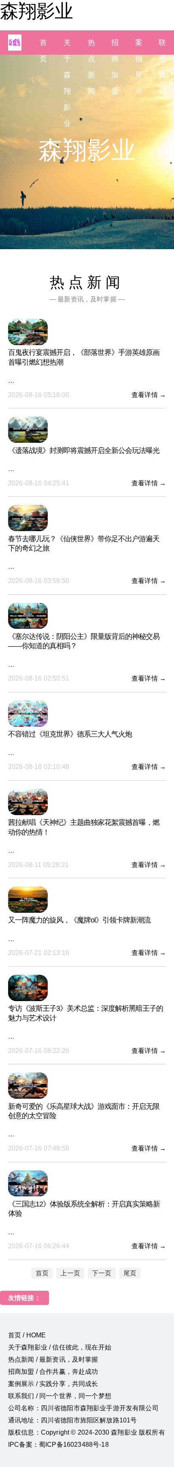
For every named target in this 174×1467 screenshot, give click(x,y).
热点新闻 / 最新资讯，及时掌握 (53, 1359)
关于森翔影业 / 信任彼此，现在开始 (59, 1347)
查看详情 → (149, 394)
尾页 (129, 1273)
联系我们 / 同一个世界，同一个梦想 (59, 1395)
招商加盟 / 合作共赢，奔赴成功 (53, 1371)
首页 (42, 1273)
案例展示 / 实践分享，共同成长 (53, 1383)
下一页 (101, 1273)
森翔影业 (36, 10)
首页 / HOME (27, 1335)
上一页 (70, 1273)
